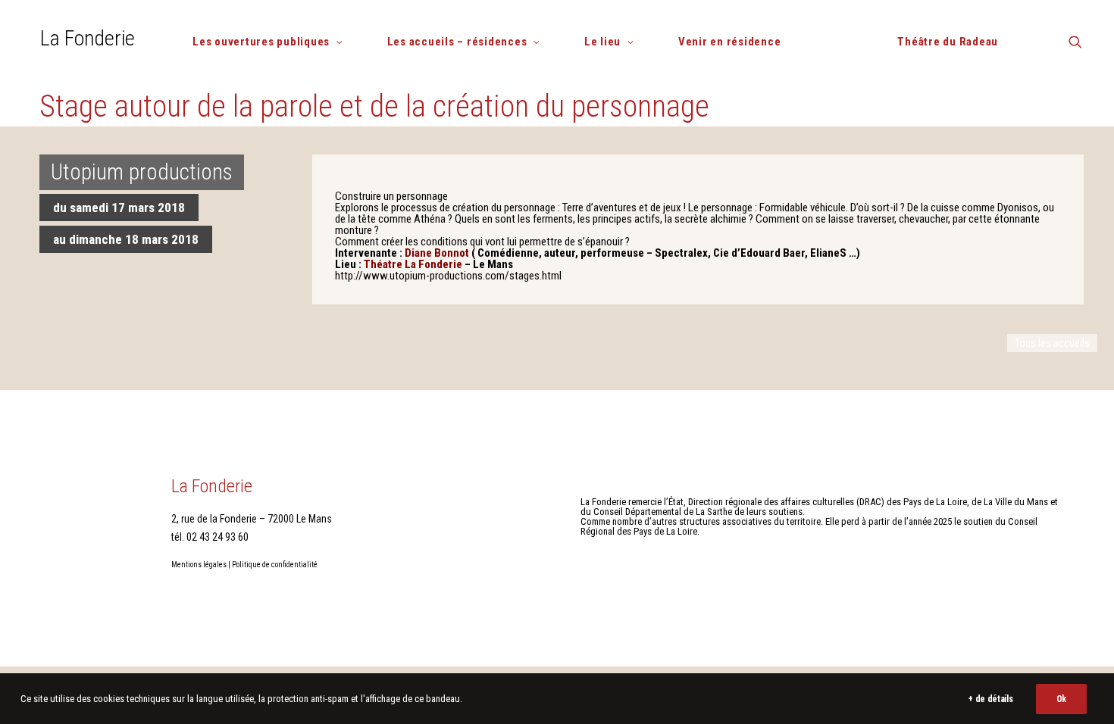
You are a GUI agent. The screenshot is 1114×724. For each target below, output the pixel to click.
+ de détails (990, 699)
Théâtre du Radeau (947, 41)
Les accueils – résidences (457, 41)
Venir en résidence (729, 41)
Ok (1061, 699)
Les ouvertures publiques (261, 41)
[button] (1075, 47)
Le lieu (602, 41)
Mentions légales (199, 564)
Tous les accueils (1052, 343)
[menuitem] (273, 42)
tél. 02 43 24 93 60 (210, 537)
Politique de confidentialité (275, 564)
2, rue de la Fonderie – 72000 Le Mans (251, 519)
